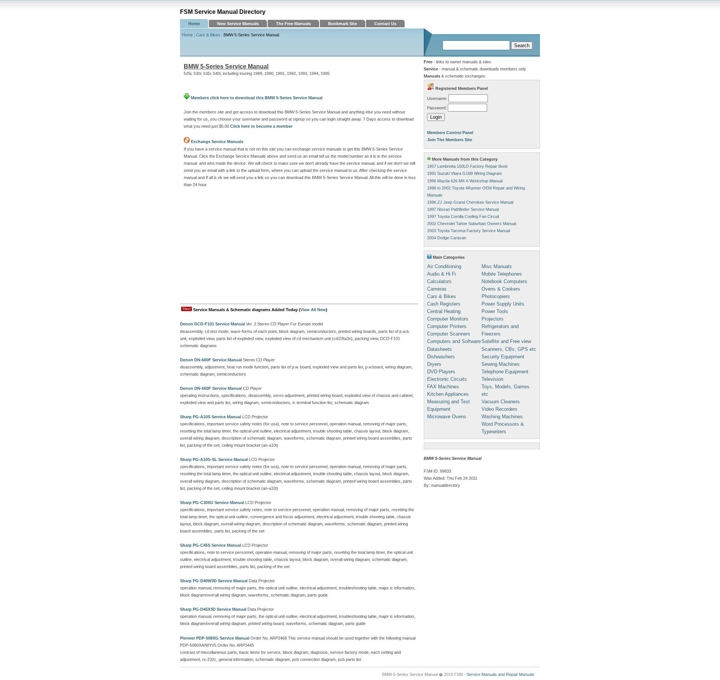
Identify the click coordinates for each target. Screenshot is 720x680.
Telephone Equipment (505, 371)
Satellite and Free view (506, 341)
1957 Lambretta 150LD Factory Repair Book (467, 166)
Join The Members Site (449, 139)
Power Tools (495, 311)
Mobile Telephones (502, 274)
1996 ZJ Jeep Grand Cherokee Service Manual (470, 202)
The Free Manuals (293, 23)
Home (194, 23)
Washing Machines (502, 416)
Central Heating (443, 311)
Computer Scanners (448, 334)
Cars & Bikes (208, 35)
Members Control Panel (450, 132)
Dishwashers (441, 356)
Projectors (493, 319)
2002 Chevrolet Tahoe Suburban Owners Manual (471, 223)
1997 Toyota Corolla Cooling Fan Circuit (463, 216)
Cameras (437, 289)
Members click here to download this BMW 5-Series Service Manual (256, 97)
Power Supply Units (503, 304)
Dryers (434, 364)
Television (492, 379)
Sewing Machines (501, 364)
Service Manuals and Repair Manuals (500, 674)
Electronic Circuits (447, 379)
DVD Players (441, 371)
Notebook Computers (504, 281)
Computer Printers (446, 326)
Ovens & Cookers (501, 289)
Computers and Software (454, 341)
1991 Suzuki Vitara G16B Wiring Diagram (464, 173)
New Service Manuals (238, 23)
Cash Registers (443, 304)
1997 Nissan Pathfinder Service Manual (463, 209)
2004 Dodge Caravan (446, 238)
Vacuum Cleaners (501, 401)
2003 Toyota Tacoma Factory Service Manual (468, 230)
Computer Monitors (447, 319)
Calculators (439, 281)
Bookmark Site (342, 23)
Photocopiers (496, 296)
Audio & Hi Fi (441, 274)
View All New (313, 309)
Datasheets (439, 349)
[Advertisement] (299, 247)
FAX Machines (443, 386)
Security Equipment (503, 356)
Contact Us (385, 23)
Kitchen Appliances (448, 394)
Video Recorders (500, 409)
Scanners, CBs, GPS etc (509, 349)
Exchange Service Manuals (217, 141)
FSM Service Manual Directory (223, 12)
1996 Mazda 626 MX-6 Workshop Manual (464, 181)
